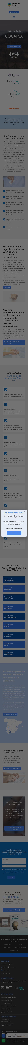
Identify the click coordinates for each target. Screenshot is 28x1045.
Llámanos (15, 533)
